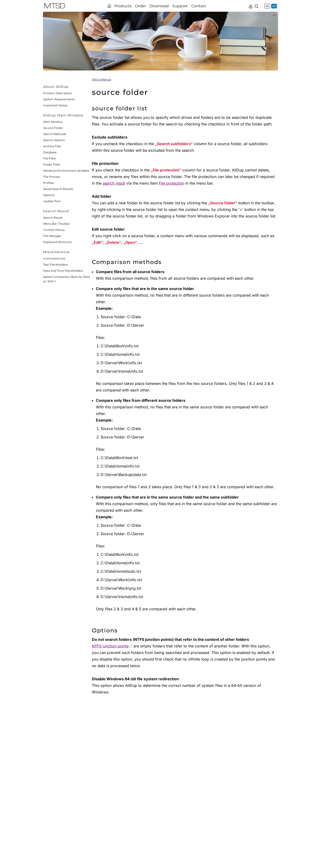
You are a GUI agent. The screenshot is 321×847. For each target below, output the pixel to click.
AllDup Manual (101, 79)
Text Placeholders (55, 264)
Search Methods (54, 134)
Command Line (54, 258)
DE (267, 6)
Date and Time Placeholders (63, 270)
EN (274, 6)
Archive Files (52, 146)
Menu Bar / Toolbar (56, 223)
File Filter (49, 158)
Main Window (53, 122)
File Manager (52, 236)
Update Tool (51, 201)
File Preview (51, 176)
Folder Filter (51, 164)
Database (50, 152)
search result (114, 183)
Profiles (48, 183)
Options (49, 195)
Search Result (53, 217)
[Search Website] (256, 6)
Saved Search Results (58, 189)
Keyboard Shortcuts (57, 242)
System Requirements (59, 99)
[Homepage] (109, 5)
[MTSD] (54, 6)
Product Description (57, 93)
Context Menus (54, 230)
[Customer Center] (250, 6)
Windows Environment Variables (66, 170)
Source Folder (53, 128)
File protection (171, 183)
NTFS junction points (110, 646)
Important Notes (55, 105)
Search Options (54, 140)
